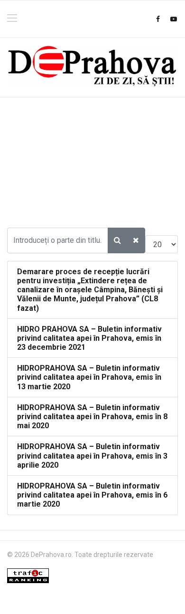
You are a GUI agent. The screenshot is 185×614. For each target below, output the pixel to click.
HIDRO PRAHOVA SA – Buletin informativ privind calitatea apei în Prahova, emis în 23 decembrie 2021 (89, 338)
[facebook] (158, 19)
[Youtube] (173, 19)
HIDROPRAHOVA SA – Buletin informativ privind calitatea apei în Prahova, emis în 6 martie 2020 (92, 494)
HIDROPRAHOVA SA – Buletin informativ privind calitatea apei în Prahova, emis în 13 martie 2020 (89, 377)
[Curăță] (136, 240)
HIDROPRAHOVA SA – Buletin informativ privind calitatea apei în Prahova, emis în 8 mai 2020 (92, 416)
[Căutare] (117, 240)
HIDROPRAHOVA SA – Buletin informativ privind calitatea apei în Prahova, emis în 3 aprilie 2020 (92, 455)
